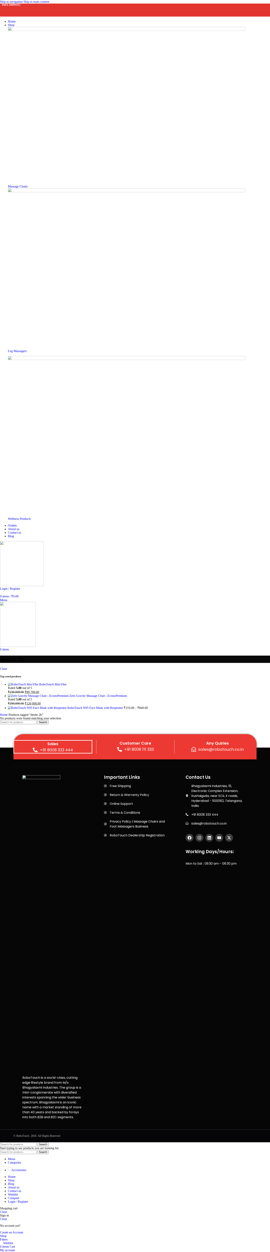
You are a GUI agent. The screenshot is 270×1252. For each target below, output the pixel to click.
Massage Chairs (18, 186)
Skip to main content (36, 1)
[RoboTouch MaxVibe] (23, 684)
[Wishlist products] (1, 592)
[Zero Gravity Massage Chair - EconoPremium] (38, 695)
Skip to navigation (12, 1)
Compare (13, 1198)
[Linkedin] (209, 838)
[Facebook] (190, 838)
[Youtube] (219, 838)
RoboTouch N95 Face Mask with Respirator (95, 707)
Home (4, 714)
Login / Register (18, 1201)
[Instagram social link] (19, 8)
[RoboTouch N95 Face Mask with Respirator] (37, 707)
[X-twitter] (229, 838)
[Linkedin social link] (34, 8)
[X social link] (12, 8)
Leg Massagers (17, 351)
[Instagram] (199, 838)
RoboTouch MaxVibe (52, 684)
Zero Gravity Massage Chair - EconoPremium (98, 695)
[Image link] (126, 29)
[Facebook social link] (5, 8)
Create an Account (11, 1232)
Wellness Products (19, 518)
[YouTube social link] (26, 8)
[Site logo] (21, 585)
